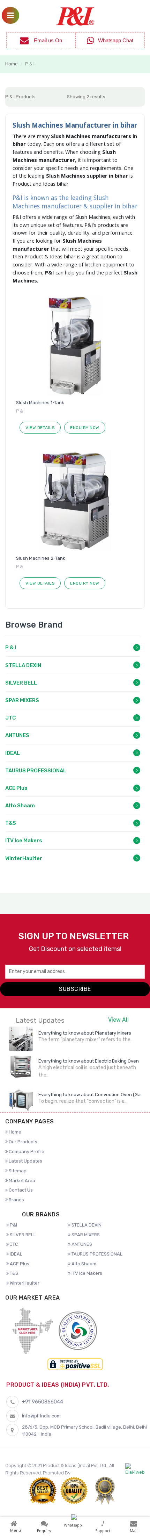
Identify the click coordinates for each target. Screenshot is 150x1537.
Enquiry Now (84, 427)
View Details (40, 427)
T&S (10, 823)
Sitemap (17, 1170)
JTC (10, 718)
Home (11, 63)
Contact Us (20, 1190)
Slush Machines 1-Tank (40, 402)
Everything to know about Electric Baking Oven (88, 1061)
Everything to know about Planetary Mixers (84, 1033)
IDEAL (12, 753)
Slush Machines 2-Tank (40, 558)
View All (118, 1019)
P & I (10, 647)
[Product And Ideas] (75, 15)
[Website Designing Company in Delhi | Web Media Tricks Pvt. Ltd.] (135, 1469)
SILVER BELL (21, 683)
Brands (16, 1199)
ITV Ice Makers (23, 840)
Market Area (21, 1180)
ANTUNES (17, 735)
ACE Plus (16, 788)
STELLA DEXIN (23, 665)
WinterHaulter (23, 858)
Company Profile (26, 1151)
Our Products (22, 1141)
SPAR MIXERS (22, 700)
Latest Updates (25, 1161)
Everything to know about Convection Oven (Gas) (91, 1094)
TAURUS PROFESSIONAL (35, 770)
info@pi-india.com (41, 1415)
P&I (13, 1225)
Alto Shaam (20, 805)
